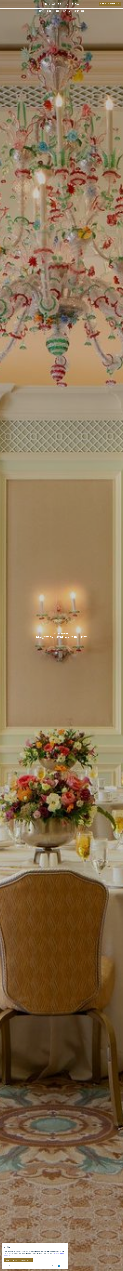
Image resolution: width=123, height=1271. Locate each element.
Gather (66, 11)
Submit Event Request (110, 4)
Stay (41, 11)
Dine (49, 11)
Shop (57, 11)
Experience (79, 11)
